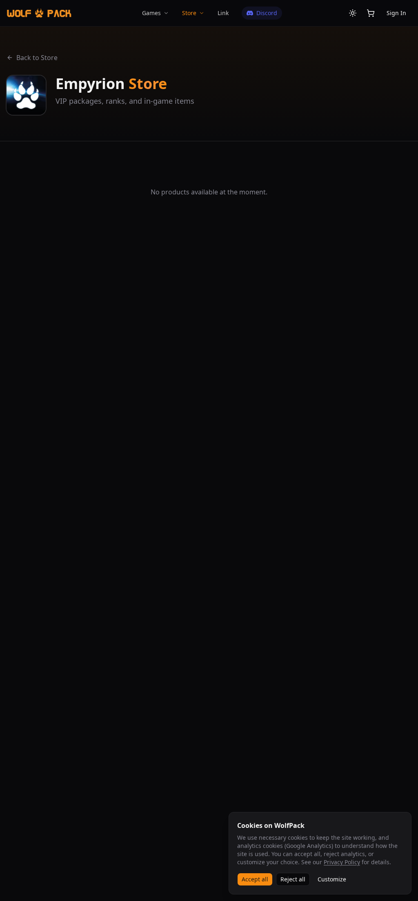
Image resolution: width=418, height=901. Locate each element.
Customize (332, 879)
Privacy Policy (342, 862)
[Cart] (370, 13)
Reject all (292, 879)
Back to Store (37, 57)
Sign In (396, 13)
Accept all (255, 879)
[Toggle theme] (352, 13)
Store (189, 13)
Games (151, 13)
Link (223, 13)
